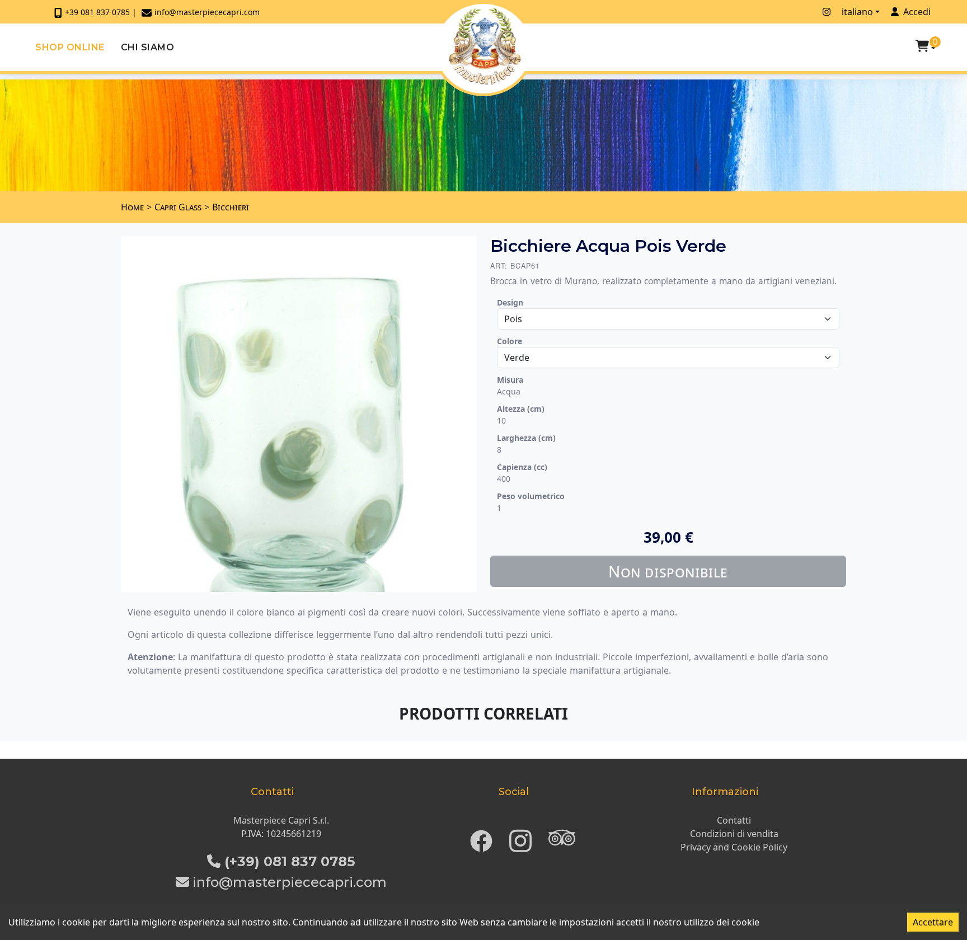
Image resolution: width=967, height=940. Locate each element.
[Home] (485, 46)
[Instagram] (520, 838)
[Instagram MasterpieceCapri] (826, 12)
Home (132, 207)
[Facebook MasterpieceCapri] (811, 12)
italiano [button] (857, 12)
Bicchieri (230, 207)
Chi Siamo (148, 47)
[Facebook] (481, 838)
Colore (509, 341)
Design (510, 302)
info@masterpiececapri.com (207, 12)
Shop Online (70, 47)
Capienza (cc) (522, 467)
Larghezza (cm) (526, 438)
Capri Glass (177, 207)
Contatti (734, 820)
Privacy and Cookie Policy (733, 847)
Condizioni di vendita (734, 834)
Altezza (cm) (520, 408)
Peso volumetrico (531, 496)
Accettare (933, 922)
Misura (510, 379)
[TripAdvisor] (562, 838)
